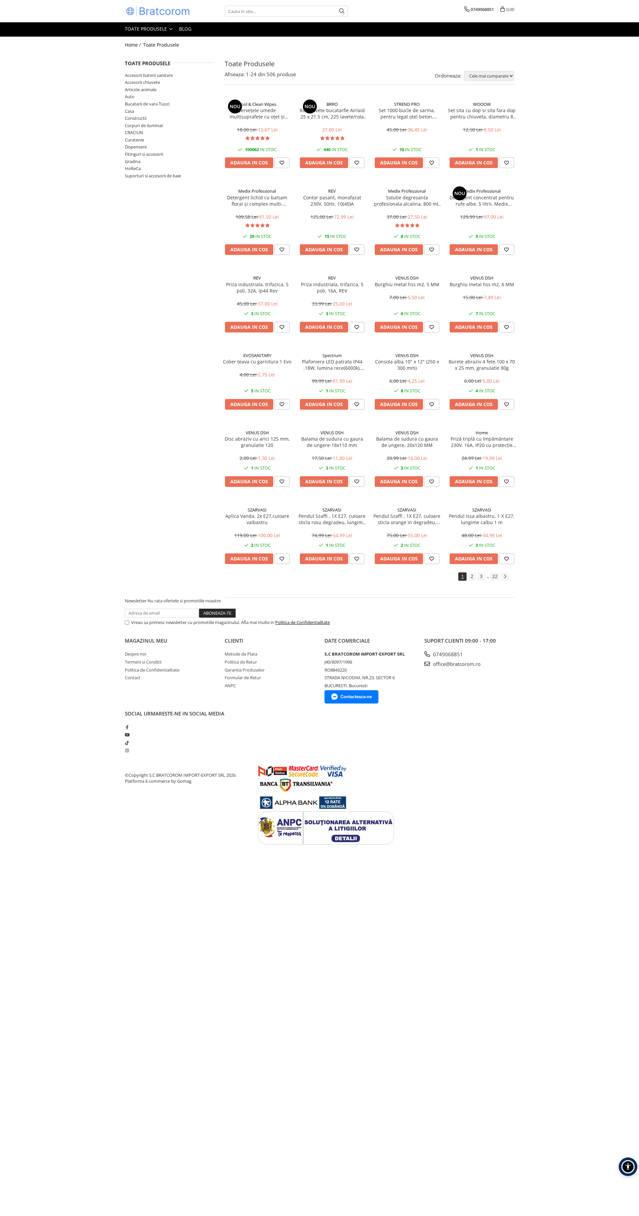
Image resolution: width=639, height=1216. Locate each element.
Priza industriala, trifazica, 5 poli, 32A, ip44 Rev (257, 287)
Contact (132, 678)
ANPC (230, 686)
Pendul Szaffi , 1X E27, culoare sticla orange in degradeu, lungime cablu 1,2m (406, 519)
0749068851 (447, 654)
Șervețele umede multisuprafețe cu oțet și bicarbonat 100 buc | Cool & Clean (257, 113)
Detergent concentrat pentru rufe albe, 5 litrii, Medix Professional (482, 200)
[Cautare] (342, 11)
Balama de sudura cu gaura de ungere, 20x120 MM (407, 442)
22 (495, 576)
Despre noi (135, 654)
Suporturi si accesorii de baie (153, 176)
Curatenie (134, 140)
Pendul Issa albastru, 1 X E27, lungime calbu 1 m (482, 519)
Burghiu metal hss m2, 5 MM (407, 284)
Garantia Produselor (245, 670)
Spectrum (332, 355)
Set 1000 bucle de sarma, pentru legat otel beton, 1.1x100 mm (407, 113)
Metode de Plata (241, 654)
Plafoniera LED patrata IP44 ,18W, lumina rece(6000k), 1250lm (332, 364)
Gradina (132, 161)
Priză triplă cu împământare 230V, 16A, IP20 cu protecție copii (482, 442)
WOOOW (482, 104)
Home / (133, 45)
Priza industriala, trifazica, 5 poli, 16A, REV (332, 287)
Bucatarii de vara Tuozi (147, 104)
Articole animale (140, 90)
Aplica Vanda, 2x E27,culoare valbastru (257, 519)
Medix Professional (257, 191)
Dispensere (136, 147)
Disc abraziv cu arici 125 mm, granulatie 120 (257, 442)
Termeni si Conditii (143, 662)
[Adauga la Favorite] (282, 162)
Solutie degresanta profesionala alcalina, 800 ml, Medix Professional (407, 200)
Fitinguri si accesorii (144, 154)
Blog (185, 29)
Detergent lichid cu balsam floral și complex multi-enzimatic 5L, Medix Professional (257, 200)
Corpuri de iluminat (144, 125)
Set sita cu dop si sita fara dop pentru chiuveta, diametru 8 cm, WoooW (482, 113)
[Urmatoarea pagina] (505, 576)
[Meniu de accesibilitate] (628, 1166)
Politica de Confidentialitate (302, 622)
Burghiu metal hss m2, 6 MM (482, 284)
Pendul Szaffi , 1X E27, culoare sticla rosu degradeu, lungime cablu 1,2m (332, 519)
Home (482, 433)
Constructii (135, 118)
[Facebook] (127, 727)
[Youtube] (127, 735)
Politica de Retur (241, 662)
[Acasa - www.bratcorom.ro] (158, 11)
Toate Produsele (146, 29)
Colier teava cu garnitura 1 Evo (257, 361)
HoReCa (133, 168)
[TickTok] (127, 743)
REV (332, 191)
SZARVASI (257, 510)
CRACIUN (134, 132)
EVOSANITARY (257, 355)
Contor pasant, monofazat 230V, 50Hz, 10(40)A (332, 200)
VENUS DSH (407, 278)
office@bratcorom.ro (456, 664)
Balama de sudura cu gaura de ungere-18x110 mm (332, 442)
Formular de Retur (243, 678)
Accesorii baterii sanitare (149, 75)
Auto (129, 97)
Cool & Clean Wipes (257, 104)
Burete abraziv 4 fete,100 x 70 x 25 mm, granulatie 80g (482, 364)
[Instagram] (127, 750)
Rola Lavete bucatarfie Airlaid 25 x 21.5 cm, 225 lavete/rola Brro (332, 113)
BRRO (332, 104)
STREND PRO (407, 104)
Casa (129, 111)
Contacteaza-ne (356, 696)
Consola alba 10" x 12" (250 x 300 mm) (407, 364)
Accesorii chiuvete (142, 82)
